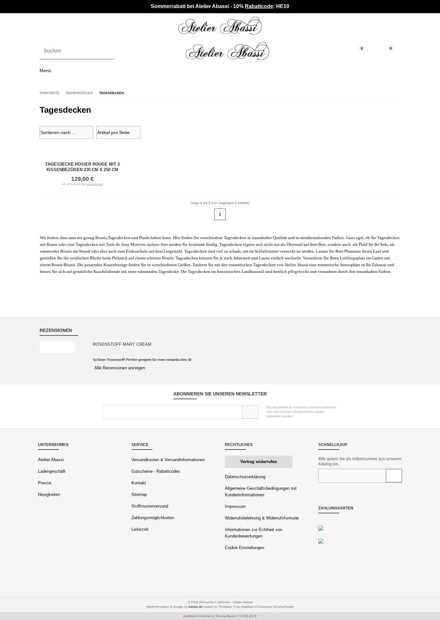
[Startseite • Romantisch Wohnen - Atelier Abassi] (220, 25)
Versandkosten (95, 184)
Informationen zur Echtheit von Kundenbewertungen (253, 532)
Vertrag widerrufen (258, 461)
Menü (45, 70)
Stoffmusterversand (149, 506)
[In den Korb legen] (394, 475)
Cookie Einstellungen (244, 547)
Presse (44, 482)
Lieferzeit (139, 529)
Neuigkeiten (49, 494)
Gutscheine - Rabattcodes (155, 471)
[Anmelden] (250, 411)
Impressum (235, 506)
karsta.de (196, 606)
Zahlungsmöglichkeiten (152, 517)
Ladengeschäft (51, 471)
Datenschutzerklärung (245, 476)
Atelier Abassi (51, 459)
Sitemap (139, 494)
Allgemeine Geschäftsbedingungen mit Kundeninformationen (261, 491)
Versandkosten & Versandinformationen (168, 459)
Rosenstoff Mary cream (122, 344)
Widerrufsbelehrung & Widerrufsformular (262, 518)
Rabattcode (259, 6)
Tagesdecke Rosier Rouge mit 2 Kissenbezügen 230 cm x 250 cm (82, 167)
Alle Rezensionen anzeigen (119, 367)
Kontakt (138, 482)
